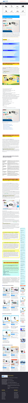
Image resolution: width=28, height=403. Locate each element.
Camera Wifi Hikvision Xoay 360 (22, 273)
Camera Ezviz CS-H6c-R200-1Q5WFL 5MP (22, 312)
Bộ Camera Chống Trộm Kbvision (6, 59)
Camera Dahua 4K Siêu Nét (22, 228)
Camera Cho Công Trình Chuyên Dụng (22, 254)
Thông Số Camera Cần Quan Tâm (23, 342)
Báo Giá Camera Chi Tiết (5, 47)
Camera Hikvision (4, 394)
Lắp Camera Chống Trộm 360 (22, 281)
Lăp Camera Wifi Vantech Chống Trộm (22, 258)
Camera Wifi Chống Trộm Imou (22, 271)
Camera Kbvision (4, 393)
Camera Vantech (4, 395)
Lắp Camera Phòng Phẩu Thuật (22, 250)
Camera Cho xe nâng (22, 245)
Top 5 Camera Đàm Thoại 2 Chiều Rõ (6, 46)
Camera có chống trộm (22, 252)
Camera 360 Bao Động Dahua (22, 278)
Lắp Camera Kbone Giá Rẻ (22, 331)
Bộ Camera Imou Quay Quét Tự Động (23, 320)
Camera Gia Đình (16, 392)
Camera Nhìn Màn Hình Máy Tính (22, 256)
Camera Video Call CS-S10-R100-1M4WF (23, 291)
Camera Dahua (3, 392)
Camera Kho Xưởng (16, 396)
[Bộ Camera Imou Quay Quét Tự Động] (15, 330)
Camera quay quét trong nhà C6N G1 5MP (23, 301)
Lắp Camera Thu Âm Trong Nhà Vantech (22, 242)
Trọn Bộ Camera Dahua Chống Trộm (6, 60)
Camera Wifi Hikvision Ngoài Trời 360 (22, 283)
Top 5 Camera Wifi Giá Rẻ (13, 48)
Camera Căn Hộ (16, 393)
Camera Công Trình (16, 395)
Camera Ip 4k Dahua (22, 234)
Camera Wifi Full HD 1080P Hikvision (22, 269)
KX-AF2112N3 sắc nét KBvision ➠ (6, 293)
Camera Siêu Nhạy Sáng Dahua (22, 236)
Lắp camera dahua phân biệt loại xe (22, 238)
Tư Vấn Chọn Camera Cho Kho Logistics (22, 247)
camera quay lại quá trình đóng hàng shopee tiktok (7, 45)
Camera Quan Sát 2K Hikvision (22, 240)
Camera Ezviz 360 (22, 275)
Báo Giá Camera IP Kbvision (10, 47)
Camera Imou (3, 396)
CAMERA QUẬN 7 (3, 3)
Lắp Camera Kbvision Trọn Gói (12, 59)
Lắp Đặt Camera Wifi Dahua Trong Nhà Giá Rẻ (22, 261)
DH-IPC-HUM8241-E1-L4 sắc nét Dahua (7, 18)
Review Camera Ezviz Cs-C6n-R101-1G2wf (22, 364)
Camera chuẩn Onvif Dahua (22, 232)
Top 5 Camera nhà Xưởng (12, 46)
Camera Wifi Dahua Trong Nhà (22, 230)
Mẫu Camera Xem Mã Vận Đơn (22, 353)
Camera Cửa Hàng (16, 394)
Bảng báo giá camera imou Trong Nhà (6, 48)
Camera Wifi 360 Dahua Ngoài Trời (22, 267)
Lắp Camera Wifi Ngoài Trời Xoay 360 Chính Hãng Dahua (22, 265)
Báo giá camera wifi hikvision (15, 45)
